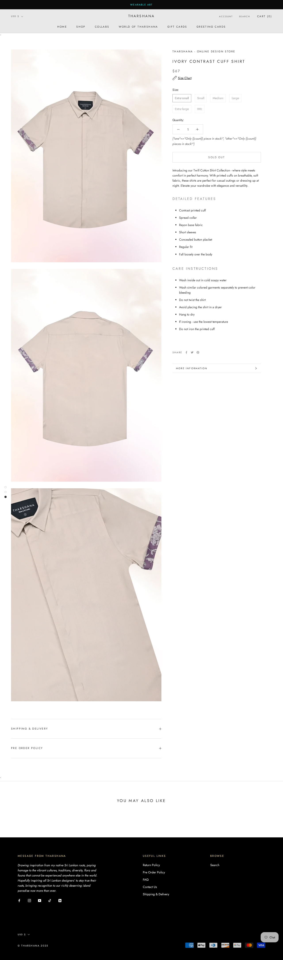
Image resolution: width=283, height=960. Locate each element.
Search (244, 16)
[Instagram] (29, 900)
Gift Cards (177, 27)
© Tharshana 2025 (33, 945)
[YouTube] (39, 900)
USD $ (15, 16)
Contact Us (150, 887)
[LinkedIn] (59, 900)
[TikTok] (49, 900)
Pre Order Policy (27, 748)
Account (226, 16)
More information (191, 368)
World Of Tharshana (138, 27)
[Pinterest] (198, 352)
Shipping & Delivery (29, 729)
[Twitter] (192, 352)
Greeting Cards (211, 27)
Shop (81, 27)
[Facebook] (186, 352)
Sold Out (216, 157)
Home (62, 27)
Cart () (264, 16)
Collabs (102, 27)
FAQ (146, 879)
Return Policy (151, 865)
